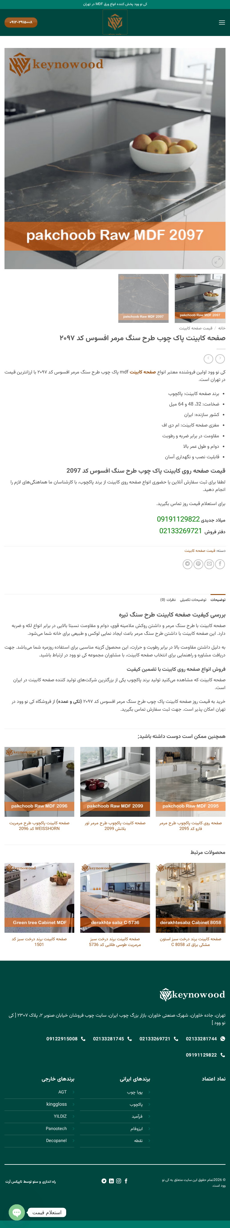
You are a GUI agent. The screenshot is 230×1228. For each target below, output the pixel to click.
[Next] (12, 158)
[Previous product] (208, 359)
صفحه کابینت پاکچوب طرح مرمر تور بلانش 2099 (115, 826)
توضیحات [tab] (218, 600)
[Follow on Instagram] (118, 1181)
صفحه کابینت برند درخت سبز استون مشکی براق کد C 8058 (190, 942)
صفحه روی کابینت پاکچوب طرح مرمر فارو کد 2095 (190, 826)
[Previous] (213, 158)
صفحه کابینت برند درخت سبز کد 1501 (39, 942)
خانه (222, 328)
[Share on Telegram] (188, 564)
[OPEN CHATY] (17, 1212)
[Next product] (220, 359)
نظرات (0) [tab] (167, 600)
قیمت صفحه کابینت (195, 328)
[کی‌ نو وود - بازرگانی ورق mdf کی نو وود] (115, 22)
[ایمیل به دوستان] (209, 564)
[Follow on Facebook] (126, 1181)
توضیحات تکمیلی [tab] (193, 600)
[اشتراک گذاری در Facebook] (220, 564)
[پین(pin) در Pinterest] (198, 564)
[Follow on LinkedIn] (111, 1181)
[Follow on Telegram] (104, 1181)
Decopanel (56, 1140)
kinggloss (56, 1104)
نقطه (138, 1140)
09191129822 (178, 519)
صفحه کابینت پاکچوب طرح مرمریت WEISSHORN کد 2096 (39, 826)
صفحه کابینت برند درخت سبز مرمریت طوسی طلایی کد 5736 (115, 942)
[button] (222, 22)
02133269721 (180, 531)
